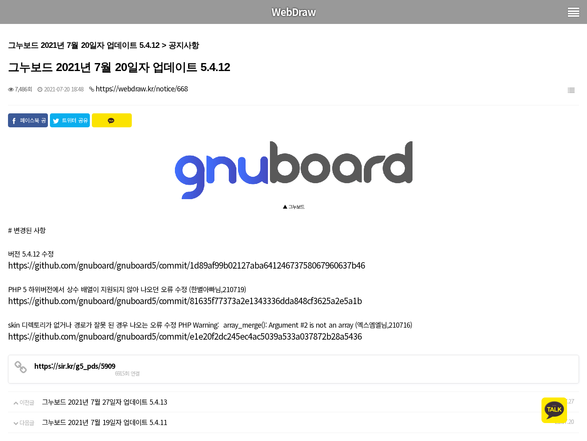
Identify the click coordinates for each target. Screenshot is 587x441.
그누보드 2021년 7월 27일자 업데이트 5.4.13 (104, 402)
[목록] (571, 90)
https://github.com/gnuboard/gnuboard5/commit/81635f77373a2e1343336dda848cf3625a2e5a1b (185, 301)
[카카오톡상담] (554, 409)
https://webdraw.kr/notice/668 (141, 88)
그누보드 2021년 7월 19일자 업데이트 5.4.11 (104, 422)
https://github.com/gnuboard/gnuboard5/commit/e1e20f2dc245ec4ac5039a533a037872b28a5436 (185, 336)
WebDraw (294, 11)
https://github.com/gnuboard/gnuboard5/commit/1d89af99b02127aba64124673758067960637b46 (186, 265)
